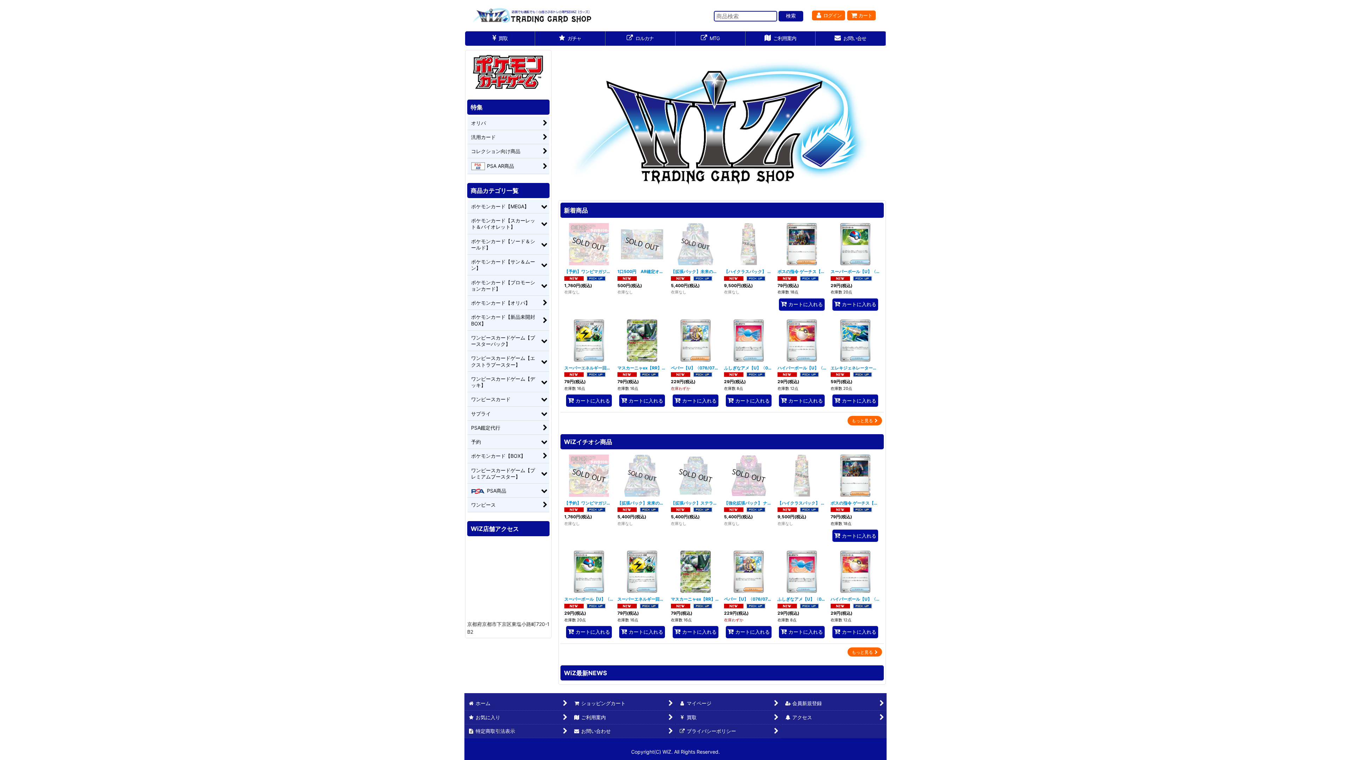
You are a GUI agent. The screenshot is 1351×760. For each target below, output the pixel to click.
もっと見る (862, 420)
